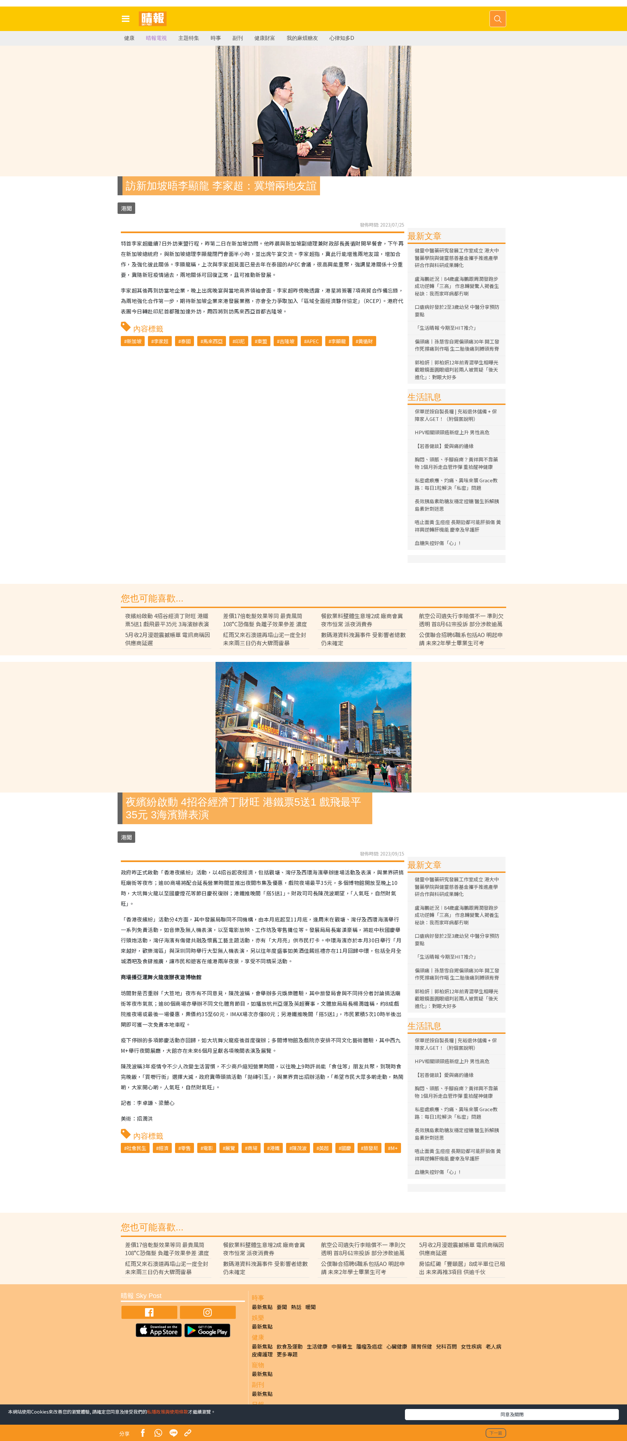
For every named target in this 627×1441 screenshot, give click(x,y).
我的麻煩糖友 (302, 38)
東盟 (262, 341)
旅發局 (370, 1148)
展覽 (230, 1148)
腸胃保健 (421, 1346)
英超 (324, 1148)
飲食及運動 (290, 1346)
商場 (252, 1148)
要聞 (282, 1307)
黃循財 (365, 341)
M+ (394, 1148)
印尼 (240, 341)
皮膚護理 (262, 1354)
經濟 (164, 1148)
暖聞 (310, 1307)
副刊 (238, 38)
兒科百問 (446, 1346)
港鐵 (275, 1148)
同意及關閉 (512, 1414)
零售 (186, 1148)
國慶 (346, 1148)
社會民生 (136, 1148)
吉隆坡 (287, 341)
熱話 (296, 1307)
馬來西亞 (213, 341)
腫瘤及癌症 (369, 1346)
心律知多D (342, 38)
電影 (208, 1148)
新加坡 (134, 341)
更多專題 (287, 1354)
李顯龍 (338, 341)
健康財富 (264, 38)
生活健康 (317, 1346)
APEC (313, 341)
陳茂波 (299, 1148)
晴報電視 (156, 38)
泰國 (186, 341)
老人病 (493, 1346)
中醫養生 (341, 1346)
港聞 (126, 208)
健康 (129, 38)
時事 (216, 38)
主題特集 (188, 38)
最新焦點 (262, 1307)
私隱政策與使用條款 (167, 1411)
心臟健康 (396, 1346)
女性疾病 (471, 1346)
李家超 (161, 341)
